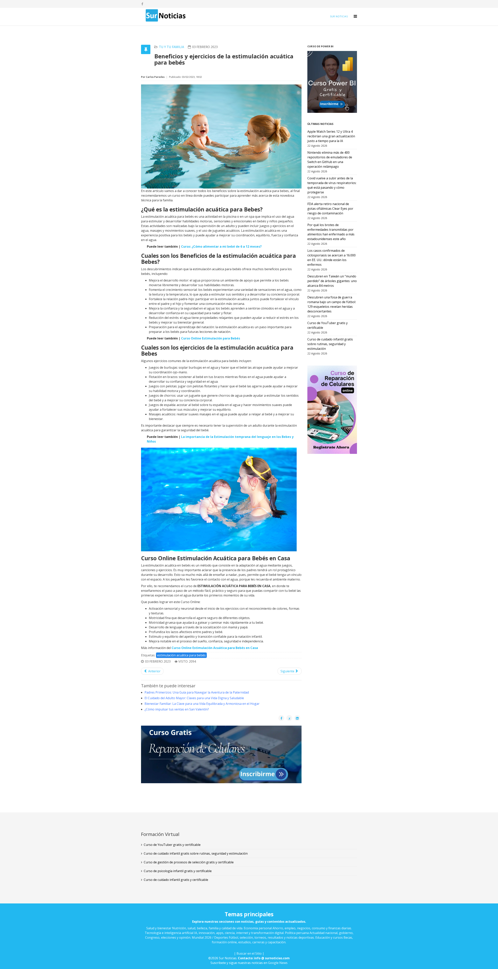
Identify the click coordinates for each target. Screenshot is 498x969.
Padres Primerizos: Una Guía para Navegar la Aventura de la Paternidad (197, 692)
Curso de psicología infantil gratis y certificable (178, 871)
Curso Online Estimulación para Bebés (210, 338)
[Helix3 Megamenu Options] (355, 16)
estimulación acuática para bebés (181, 655)
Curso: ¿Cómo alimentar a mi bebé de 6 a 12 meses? (221, 246)
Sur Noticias (339, 16)
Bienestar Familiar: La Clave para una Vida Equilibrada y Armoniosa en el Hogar (202, 704)
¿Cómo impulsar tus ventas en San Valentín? (177, 709)
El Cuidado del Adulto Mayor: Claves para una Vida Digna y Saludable (194, 698)
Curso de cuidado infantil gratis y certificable (176, 880)
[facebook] (142, 4)
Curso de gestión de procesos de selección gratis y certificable (189, 862)
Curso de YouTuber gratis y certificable (172, 845)
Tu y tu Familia (171, 47)
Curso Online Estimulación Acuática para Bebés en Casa (215, 648)
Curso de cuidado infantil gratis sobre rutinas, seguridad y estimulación (196, 853)
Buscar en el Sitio (249, 953)
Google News (278, 963)
